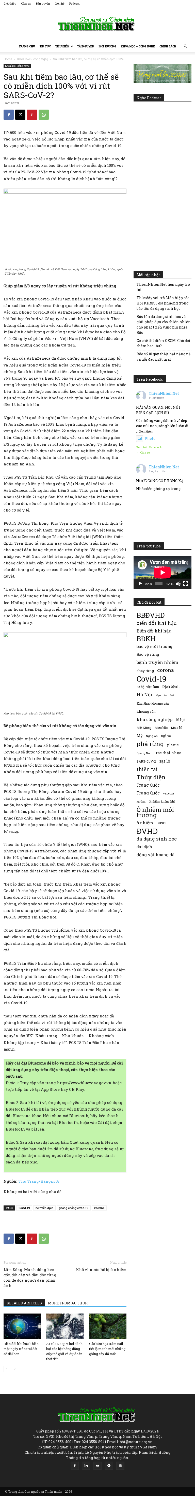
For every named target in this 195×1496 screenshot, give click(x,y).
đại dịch (144, 846)
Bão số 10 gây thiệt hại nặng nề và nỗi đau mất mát (163, 357)
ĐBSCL (161, 823)
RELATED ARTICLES (24, 1303)
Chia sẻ (145, 452)
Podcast (74, 3)
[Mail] (97, 1466)
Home (8, 59)
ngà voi (166, 736)
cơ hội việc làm (148, 687)
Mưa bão (161, 728)
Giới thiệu (10, 3)
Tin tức (45, 46)
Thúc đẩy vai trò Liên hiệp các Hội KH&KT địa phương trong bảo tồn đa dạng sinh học (163, 303)
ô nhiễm (145, 822)
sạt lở (164, 761)
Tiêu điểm (62, 46)
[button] (185, 46)
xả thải (141, 801)
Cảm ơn (26, 3)
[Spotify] (109, 1466)
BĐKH (146, 638)
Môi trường (107, 46)
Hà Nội (144, 694)
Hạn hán (161, 695)
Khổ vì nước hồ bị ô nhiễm (101, 1269)
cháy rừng (145, 670)
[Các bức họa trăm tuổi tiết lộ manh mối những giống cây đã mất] (107, 1326)
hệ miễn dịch (44, 1208)
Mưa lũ (176, 727)
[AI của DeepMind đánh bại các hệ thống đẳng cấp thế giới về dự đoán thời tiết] (65, 1326)
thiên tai (147, 769)
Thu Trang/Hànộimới (39, 1181)
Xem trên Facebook (149, 447)
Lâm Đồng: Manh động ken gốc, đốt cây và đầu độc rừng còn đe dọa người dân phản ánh (30, 1277)
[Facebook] (9, 115)
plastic (172, 745)
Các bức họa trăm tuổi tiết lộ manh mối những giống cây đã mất (107, 1348)
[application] (162, 572)
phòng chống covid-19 (73, 1208)
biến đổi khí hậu (157, 623)
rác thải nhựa (168, 752)
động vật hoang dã (155, 854)
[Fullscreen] (185, 583)
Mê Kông (144, 727)
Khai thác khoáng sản (153, 703)
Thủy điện (151, 777)
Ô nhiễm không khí (162, 801)
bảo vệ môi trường (154, 646)
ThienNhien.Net (164, 393)
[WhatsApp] (44, 115)
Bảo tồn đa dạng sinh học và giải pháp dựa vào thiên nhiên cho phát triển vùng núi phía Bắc (164, 324)
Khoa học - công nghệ (32, 59)
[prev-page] (7, 1369)
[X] (20, 115)
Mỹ (140, 735)
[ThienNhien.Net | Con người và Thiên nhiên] (97, 24)
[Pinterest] (32, 115)
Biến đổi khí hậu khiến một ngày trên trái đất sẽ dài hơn (21, 1348)
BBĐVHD (151, 615)
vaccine (99, 1208)
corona (165, 670)
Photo (150, 438)
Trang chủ (27, 46)
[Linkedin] (86, 1466)
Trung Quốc (148, 792)
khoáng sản (146, 711)
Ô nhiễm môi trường (155, 812)
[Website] (120, 1466)
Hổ (172, 695)
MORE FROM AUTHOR (68, 1303)
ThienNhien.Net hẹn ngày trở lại (163, 287)
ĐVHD (147, 831)
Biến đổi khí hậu (154, 630)
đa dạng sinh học (157, 839)
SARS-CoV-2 (146, 761)
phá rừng (150, 743)
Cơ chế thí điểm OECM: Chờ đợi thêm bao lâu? (163, 343)
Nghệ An (152, 736)
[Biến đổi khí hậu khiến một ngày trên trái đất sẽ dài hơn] (22, 1326)
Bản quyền (43, 3)
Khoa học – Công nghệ (138, 46)
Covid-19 (24, 1208)
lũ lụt (180, 719)
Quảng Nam (145, 753)
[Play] (140, 583)
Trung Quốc (148, 785)
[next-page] (15, 1369)
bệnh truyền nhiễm (157, 662)
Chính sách (167, 46)
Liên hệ (59, 3)
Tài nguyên (85, 46)
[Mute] (178, 583)
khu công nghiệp (154, 719)
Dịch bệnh (171, 686)
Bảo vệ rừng (148, 654)
